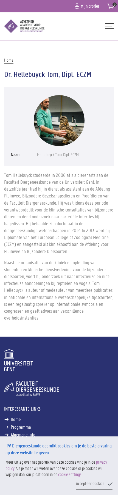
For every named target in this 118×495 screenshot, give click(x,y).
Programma (21, 427)
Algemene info (23, 434)
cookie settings (70, 474)
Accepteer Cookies (90, 483)
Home (8, 60)
